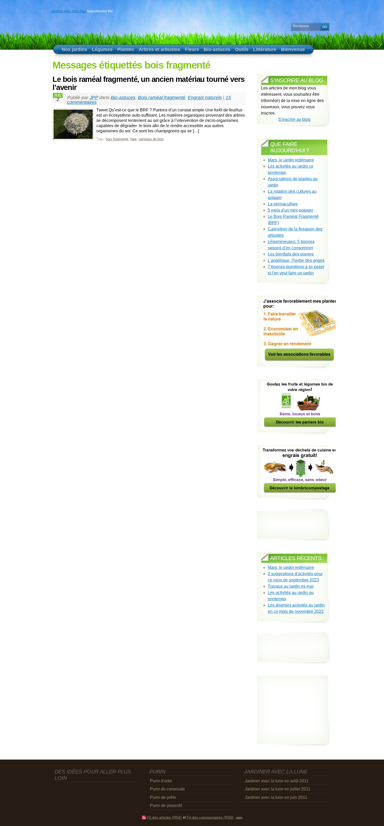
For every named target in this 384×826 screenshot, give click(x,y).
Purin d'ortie (161, 781)
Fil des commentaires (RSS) (210, 817)
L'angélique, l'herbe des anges (296, 260)
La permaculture (283, 204)
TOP (239, 818)
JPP (94, 97)
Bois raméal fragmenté (161, 97)
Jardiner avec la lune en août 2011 (277, 781)
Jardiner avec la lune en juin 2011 (276, 797)
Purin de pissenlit (166, 805)
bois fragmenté (117, 139)
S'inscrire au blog (294, 119)
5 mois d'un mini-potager (290, 210)
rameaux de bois (151, 139)
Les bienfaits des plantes (291, 254)
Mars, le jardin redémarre (291, 160)
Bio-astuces (123, 97)
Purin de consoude (167, 789)
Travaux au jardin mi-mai (290, 586)
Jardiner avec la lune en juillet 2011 (277, 789)
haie (133, 139)
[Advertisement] (291, 643)
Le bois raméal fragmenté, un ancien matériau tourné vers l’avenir (149, 83)
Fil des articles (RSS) (164, 817)
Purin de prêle (163, 797)
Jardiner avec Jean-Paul (68, 11)
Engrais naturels (205, 97)
